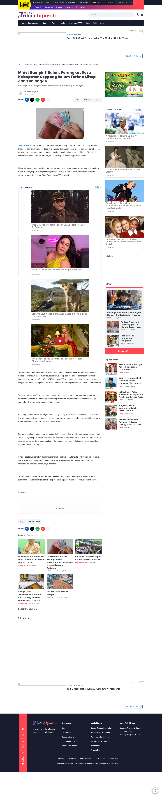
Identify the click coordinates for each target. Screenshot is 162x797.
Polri (53, 23)
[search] (131, 15)
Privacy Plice (80, 7)
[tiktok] (23, 746)
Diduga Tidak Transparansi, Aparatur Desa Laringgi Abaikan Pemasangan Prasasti (29, 596)
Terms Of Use (100, 758)
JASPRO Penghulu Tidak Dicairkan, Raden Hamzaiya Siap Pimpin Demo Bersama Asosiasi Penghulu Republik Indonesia (130, 380)
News (102, 23)
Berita (80, 2)
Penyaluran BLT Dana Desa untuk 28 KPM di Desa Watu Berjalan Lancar (31, 559)
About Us (38, 7)
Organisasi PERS (75, 23)
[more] (48, 100)
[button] (85, 108)
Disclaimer (69, 7)
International (33, 23)
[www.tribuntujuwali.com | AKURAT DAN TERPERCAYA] (37, 14)
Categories (66, 732)
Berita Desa (28, 64)
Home (23, 23)
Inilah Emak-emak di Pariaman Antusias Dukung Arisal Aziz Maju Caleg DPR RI (130, 422)
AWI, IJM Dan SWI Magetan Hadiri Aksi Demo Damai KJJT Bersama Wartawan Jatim (128, 408)
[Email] (43, 100)
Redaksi (61, 758)
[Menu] (142, 14)
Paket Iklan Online (69, 746)
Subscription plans (69, 737)
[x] (32, 100)
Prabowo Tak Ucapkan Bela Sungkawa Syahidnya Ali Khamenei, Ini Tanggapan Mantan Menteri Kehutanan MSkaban (130, 338)
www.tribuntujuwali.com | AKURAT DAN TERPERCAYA (88, 763)
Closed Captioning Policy (101, 728)
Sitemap (59, 7)
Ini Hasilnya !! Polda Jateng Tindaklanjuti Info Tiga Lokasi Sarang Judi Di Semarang (131, 394)
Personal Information (100, 737)
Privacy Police (85, 758)
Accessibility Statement (100, 732)
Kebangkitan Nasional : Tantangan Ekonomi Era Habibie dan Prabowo (124, 313)
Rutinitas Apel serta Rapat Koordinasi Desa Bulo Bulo (88, 558)
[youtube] (23, 740)
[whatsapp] (37, 100)
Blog (63, 728)
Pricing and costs (69, 741)
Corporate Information (100, 741)
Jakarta (87, 23)
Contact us (72, 758)
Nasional (46, 23)
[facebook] (27, 100)
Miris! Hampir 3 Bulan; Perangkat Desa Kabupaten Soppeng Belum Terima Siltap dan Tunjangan (60, 562)
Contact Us (49, 7)
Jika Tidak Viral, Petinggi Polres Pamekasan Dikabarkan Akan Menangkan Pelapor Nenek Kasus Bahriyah (130, 367)
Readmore (123, 351)
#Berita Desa (34, 521)
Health (62, 23)
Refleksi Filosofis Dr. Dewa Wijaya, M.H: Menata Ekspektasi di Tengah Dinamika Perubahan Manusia (130, 324)
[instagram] (23, 735)
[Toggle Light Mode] (137, 14)
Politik (95, 23)
